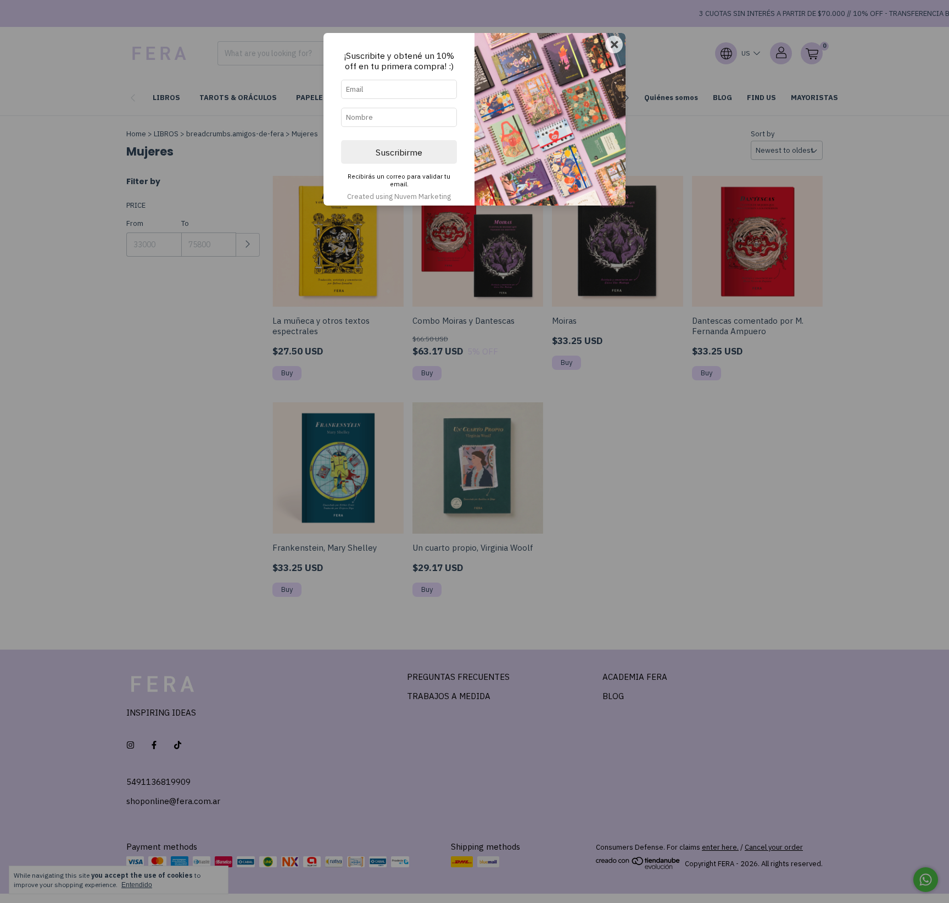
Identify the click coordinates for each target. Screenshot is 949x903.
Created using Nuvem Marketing (399, 196)
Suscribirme (399, 152)
